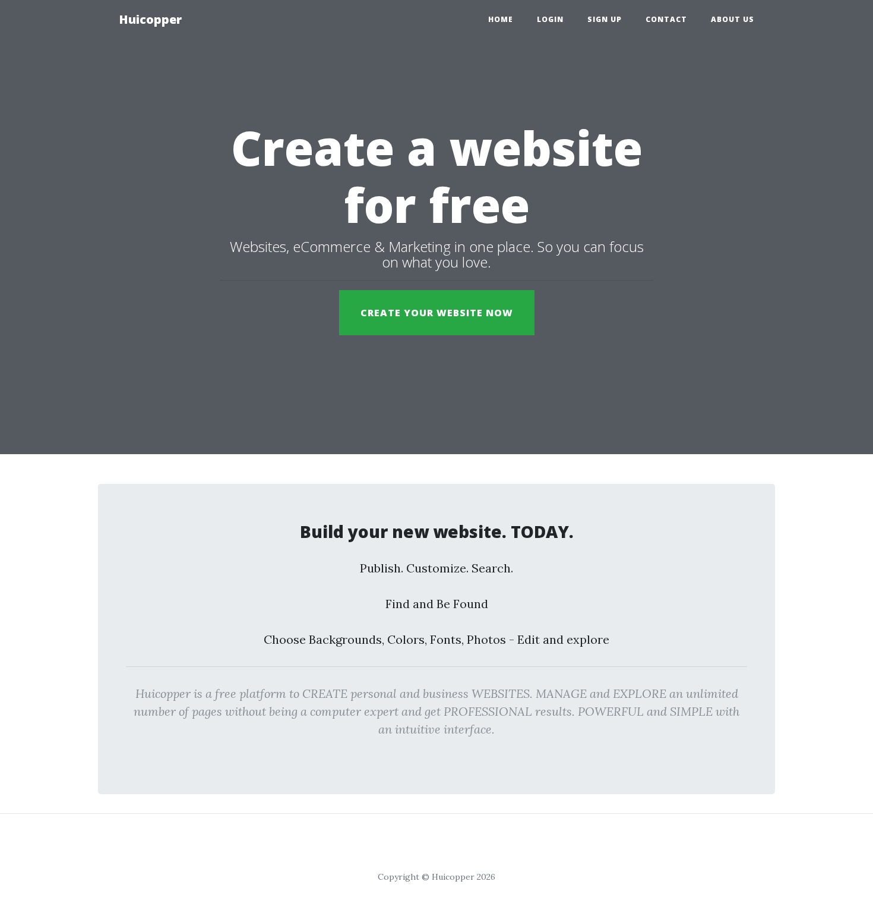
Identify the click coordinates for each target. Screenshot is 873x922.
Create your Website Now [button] (436, 312)
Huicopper (150, 19)
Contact (666, 19)
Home (500, 19)
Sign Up (604, 19)
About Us (732, 19)
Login (550, 19)
